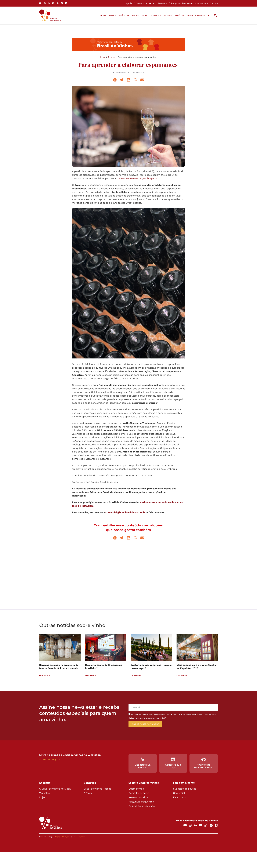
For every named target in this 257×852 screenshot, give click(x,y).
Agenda (168, 15)
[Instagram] (45, 3)
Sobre (112, 15)
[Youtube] (40, 3)
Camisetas (155, 15)
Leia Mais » (44, 675)
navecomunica (78, 837)
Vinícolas (124, 15)
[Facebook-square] (66, 3)
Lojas (135, 15)
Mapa (144, 15)
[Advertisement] (128, 575)
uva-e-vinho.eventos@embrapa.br (137, 178)
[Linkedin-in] (49, 3)
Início (102, 57)
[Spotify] (62, 3)
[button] (215, 15)
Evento (111, 57)
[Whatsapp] (58, 3)
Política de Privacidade (181, 714)
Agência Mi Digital (62, 837)
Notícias (179, 15)
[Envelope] (53, 3)
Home (103, 15)
